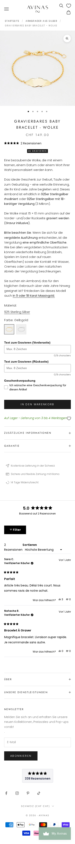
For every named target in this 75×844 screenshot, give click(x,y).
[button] (22, 143)
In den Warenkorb (37, 404)
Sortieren (29, 545)
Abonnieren (20, 756)
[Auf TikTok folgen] (39, 793)
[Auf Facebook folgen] (6, 793)
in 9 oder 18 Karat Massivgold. (34, 296)
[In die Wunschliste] (37, 418)
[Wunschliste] (68, 6)
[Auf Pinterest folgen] (28, 793)
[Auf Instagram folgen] (17, 793)
